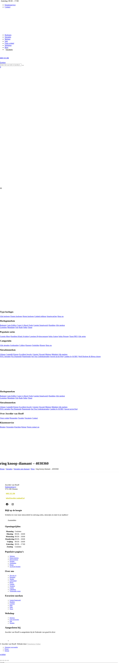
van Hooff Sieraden (15, 566)
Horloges (8, 35)
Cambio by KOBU (71, 356)
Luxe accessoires (14, 619)
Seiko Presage (63, 336)
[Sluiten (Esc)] (8, 660)
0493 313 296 (10, 493)
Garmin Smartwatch (40, 325)
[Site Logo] (51, 31)
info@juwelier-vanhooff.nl (15, 498)
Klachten (17, 427)
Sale (6, 41)
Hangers (28, 345)
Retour (23, 427)
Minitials (55, 354)
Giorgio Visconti (39, 354)
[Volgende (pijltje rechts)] (3, 662)
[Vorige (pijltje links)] (1, 662)
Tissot (30, 327)
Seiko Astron (53, 336)
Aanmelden (12, 520)
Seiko (25, 327)
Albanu (2, 354)
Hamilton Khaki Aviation (19, 336)
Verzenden (10, 427)
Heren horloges (28, 316)
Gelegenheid (13, 581)
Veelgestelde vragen (15, 591)
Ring (33, 469)
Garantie (12, 584)
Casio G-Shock (22, 325)
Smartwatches (52, 316)
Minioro (48, 354)
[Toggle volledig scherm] (3, 660)
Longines (3, 327)
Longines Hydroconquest (38, 336)
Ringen (42, 345)
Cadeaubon (13, 589)
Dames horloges (16, 316)
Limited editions (40, 316)
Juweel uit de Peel (56, 356)
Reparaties (14, 418)
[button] (3, 62)
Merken (7, 39)
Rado (21, 327)
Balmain (3, 325)
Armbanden (14, 345)
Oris (16, 327)
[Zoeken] (23, 65)
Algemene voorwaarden (11, 647)
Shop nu (60, 316)
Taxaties (21, 418)
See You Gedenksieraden (40, 356)
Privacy (7, 649)
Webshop (8, 45)
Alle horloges (5, 316)
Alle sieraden (5, 345)
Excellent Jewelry (25, 354)
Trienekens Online (34, 644)
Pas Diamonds (16, 356)
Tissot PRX (73, 336)
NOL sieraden (5, 409)
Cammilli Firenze (12, 354)
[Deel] (6, 660)
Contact (7, 7)
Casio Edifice (12, 325)
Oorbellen (35, 345)
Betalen (3, 427)
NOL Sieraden (5, 356)
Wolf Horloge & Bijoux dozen (89, 356)
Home (2, 469)
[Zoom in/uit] (1, 660)
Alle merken (60, 325)
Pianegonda (26, 356)
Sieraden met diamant (22, 469)
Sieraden (8, 37)
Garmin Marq (5, 336)
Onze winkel (9, 43)
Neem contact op (33, 427)
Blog (6, 47)
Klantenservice (10, 5)
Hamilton (52, 325)
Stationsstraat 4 (10, 487)
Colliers (22, 345)
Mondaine (11, 327)
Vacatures (9, 50)
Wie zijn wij (13, 575)
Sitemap (7, 651)
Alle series (82, 336)
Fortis (31, 325)
